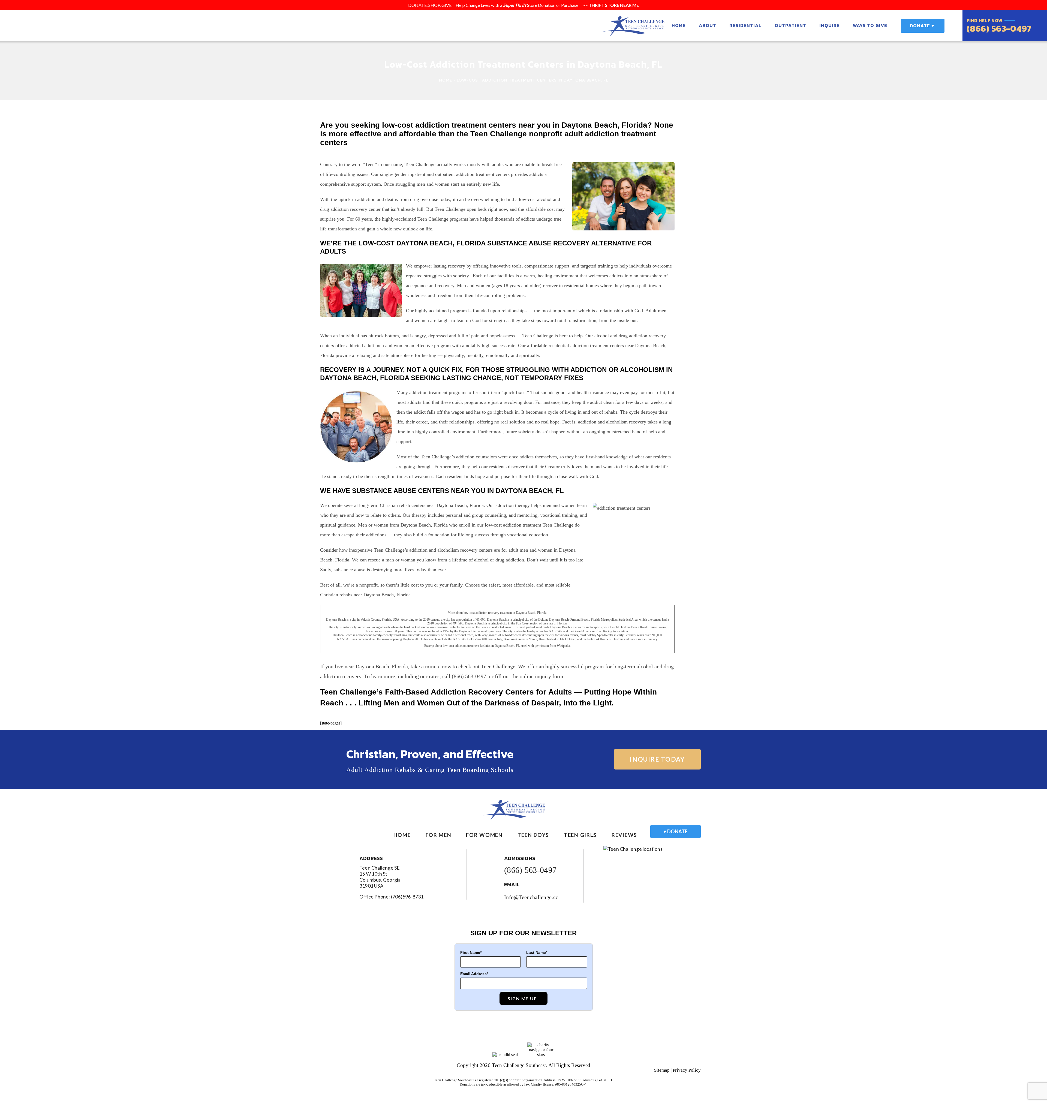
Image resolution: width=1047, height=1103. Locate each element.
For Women (484, 835)
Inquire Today (657, 759)
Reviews (624, 835)
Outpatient (790, 25)
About (707, 25)
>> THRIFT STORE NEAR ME (610, 5)
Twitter (523, 1025)
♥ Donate (675, 831)
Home (679, 25)
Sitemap (662, 1070)
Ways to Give (870, 25)
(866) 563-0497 (999, 28)
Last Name (536, 952)
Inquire (829, 25)
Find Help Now (984, 20)
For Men (439, 835)
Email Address (473, 974)
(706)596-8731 (407, 897)
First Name (470, 952)
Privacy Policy (687, 1070)
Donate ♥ (922, 25)
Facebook (508, 1025)
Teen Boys (533, 835)
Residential (745, 25)
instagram (539, 1025)
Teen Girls (580, 835)
